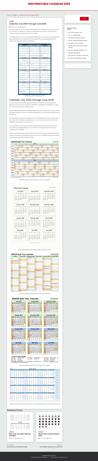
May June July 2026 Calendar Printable (20, 435)
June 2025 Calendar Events (75, 32)
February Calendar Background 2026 (77, 40)
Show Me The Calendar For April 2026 (78, 55)
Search (84, 18)
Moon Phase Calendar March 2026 (49, 435)
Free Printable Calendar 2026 (49, 4)
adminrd (24, 27)
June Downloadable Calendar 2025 (77, 50)
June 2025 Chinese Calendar (75, 43)
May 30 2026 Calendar (74, 53)
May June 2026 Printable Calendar (77, 58)
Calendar (11, 21)
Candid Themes (63, 457)
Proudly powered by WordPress (39, 457)
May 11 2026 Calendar (74, 35)
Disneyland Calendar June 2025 (76, 38)
